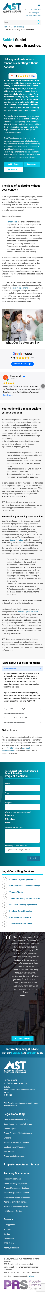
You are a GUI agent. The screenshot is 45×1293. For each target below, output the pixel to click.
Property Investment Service (22, 1165)
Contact (7, 1234)
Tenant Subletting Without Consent (24, 899)
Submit (33, 858)
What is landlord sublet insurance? (14, 722)
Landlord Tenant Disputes (20, 911)
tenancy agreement (20, 288)
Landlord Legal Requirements (22, 880)
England (10, 815)
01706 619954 (34, 9)
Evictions (7, 1138)
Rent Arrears (9, 1151)
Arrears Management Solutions (16, 1188)
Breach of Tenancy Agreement (23, 905)
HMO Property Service (13, 1211)
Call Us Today (13, 164)
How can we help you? (14, 827)
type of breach (10, 99)
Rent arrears (12, 222)
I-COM (31, 1276)
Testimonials (9, 1238)
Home (6, 27)
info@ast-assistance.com (33, 14)
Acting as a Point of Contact (15, 1202)
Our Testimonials (22, 1038)
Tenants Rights (16, 892)
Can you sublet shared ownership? (14, 709)
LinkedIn (31, 1053)
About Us (7, 1229)
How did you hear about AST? (17, 845)
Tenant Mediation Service (20, 924)
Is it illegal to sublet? (10, 669)
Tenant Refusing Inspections (15, 1183)
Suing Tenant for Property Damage (24, 886)
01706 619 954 (10, 748)
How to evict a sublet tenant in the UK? (15, 718)
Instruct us (31, 164)
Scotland (11, 819)
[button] (2, 386)
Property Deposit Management (16, 1193)
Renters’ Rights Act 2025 (28, 611)
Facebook (16, 1053)
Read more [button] (8, 395)
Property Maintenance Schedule (17, 1197)
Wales (9, 823)
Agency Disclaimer (11, 1248)
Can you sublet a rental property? (14, 713)
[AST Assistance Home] (12, 8)
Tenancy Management (17, 1174)
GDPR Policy (9, 1243)
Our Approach (13, 169)
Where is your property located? (18, 812)
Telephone (9, 803)
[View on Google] (5, 377)
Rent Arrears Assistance (20, 918)
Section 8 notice (16, 540)
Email (7, 793)
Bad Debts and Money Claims (16, 1206)
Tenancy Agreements (12, 1179)
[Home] (15, 1067)
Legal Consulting (17, 27)
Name (7, 784)
